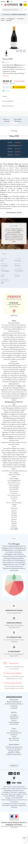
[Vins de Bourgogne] (11, 4)
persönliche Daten (14, 724)
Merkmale (6, 121)
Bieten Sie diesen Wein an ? (8, 106)
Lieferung (4, 96)
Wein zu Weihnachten (14, 738)
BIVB (16, 529)
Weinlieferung (14, 731)
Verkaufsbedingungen (14, 722)
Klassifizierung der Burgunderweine (14, 747)
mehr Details (5, 76)
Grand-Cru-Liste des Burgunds (14, 749)
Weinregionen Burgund (14, 751)
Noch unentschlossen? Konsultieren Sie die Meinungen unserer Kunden (14, 687)
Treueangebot (14, 715)
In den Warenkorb (19, 87)
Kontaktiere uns (14, 765)
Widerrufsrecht (14, 719)
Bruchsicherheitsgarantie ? (8, 101)
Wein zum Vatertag (14, 740)
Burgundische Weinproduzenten (14, 754)
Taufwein (14, 736)
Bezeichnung (17, 121)
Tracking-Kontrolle (14, 717)
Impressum (14, 720)
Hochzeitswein (14, 735)
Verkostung (6, 119)
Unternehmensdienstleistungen (14, 733)
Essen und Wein (18, 119)
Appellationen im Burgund (14, 753)
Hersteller (14, 123)
